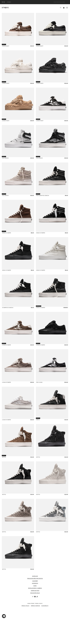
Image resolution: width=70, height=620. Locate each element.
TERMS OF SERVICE (35, 605)
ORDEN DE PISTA (35, 590)
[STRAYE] (30, 7)
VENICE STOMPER (6, 232)
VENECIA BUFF (5, 46)
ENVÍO (35, 585)
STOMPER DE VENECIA (7, 307)
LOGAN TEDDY (5, 83)
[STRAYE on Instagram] (35, 596)
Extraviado (10, 2)
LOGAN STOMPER (6, 344)
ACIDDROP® (35, 583)
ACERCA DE (35, 576)
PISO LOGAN (39, 382)
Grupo (5, 2)
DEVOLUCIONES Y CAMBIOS (35, 588)
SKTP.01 (4, 457)
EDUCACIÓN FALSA (35, 592)
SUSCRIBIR (35, 580)
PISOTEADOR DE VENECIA (42, 195)
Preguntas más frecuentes (35, 578)
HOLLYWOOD (5, 158)
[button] (4, 616)
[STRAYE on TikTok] (37, 596)
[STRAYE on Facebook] (32, 596)
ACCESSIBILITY (44, 605)
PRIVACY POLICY (25, 605)
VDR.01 (38, 419)
